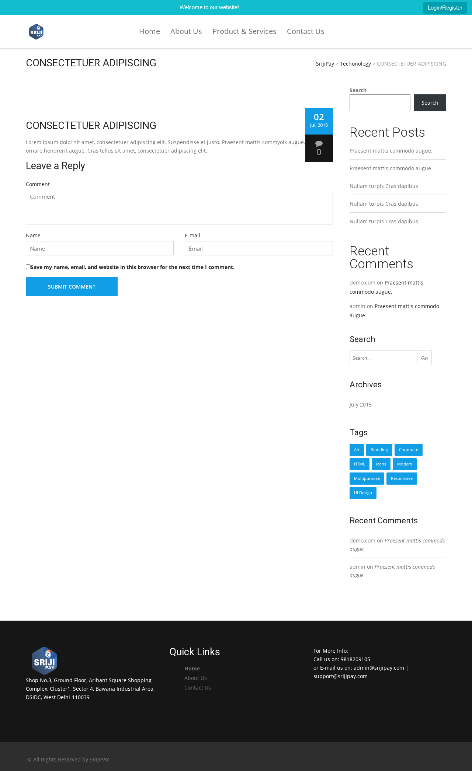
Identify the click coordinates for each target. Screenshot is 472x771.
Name (33, 235)
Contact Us (305, 31)
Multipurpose (367, 478)
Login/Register (445, 7)
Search (358, 90)
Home (149, 31)
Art (357, 449)
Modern (404, 464)
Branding (379, 449)
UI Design (363, 492)
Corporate (408, 449)
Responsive (402, 478)
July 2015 (361, 404)
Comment (38, 184)
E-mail (192, 235)
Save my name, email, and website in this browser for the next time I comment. (133, 267)
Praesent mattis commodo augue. (391, 150)
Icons (381, 464)
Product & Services (244, 31)
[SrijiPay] (36, 32)
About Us (186, 31)
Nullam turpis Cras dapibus (384, 185)
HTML (359, 464)
